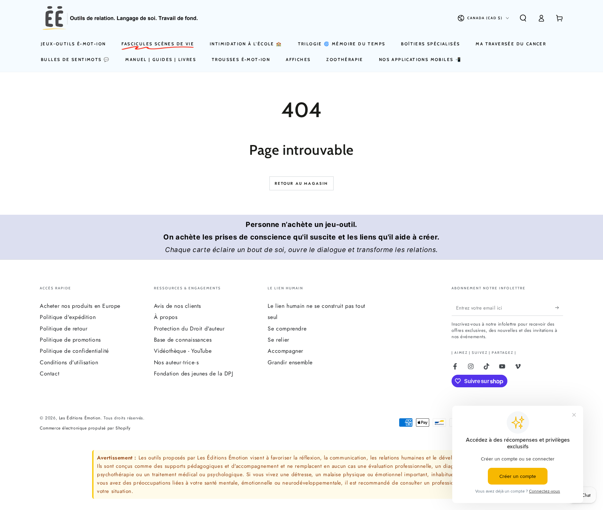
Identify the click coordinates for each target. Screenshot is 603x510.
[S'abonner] (559, 307)
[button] (523, 18)
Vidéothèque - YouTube (183, 351)
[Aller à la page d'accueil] (120, 18)
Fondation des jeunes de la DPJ (193, 374)
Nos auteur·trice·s (176, 362)
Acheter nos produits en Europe (80, 306)
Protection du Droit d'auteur (189, 329)
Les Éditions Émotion (79, 418)
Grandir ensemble (290, 362)
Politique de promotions (70, 340)
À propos (166, 317)
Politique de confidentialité (74, 351)
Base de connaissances (183, 340)
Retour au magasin (301, 183)
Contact (49, 374)
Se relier (278, 340)
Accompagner (285, 351)
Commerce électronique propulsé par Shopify (85, 428)
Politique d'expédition (68, 317)
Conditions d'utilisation (69, 362)
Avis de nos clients (177, 306)
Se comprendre (287, 329)
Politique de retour (63, 329)
